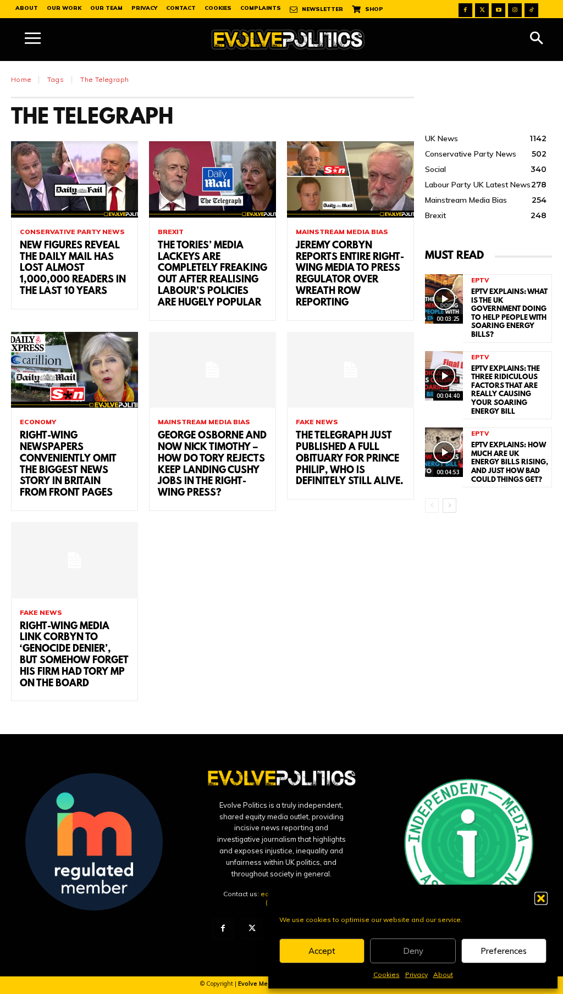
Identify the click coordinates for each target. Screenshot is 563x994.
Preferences (504, 951)
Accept (321, 951)
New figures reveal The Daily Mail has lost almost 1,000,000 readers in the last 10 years (73, 269)
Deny (413, 951)
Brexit (171, 232)
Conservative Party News (72, 232)
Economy (38, 422)
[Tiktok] (531, 10)
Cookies (386, 974)
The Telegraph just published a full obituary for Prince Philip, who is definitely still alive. (350, 459)
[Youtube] (498, 10)
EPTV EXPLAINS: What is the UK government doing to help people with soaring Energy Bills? (509, 313)
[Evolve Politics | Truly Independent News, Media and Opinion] (288, 39)
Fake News (317, 422)
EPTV (480, 280)
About (443, 974)
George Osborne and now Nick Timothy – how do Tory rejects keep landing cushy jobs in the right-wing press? (212, 465)
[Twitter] (482, 10)
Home (21, 79)
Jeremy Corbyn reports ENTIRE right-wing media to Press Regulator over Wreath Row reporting (350, 275)
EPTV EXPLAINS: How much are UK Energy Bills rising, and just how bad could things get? (509, 462)
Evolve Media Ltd (264, 983)
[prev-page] (432, 505)
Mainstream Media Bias (342, 232)
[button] (541, 898)
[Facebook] (465, 10)
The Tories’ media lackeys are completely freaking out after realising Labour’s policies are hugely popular (212, 275)
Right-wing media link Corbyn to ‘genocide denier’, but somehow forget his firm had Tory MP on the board (74, 655)
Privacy (416, 974)
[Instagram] (515, 10)
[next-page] (449, 505)
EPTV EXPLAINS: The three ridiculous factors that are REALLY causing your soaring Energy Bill (505, 390)
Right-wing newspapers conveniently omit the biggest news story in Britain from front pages (68, 465)
